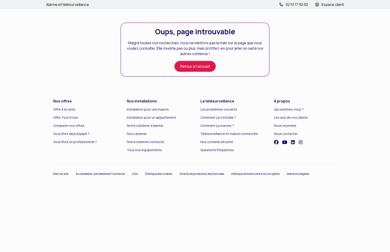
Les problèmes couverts (218, 109)
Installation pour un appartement (151, 117)
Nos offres (62, 101)
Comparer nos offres (68, 125)
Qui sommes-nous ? (289, 109)
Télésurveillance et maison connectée (229, 134)
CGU (135, 174)
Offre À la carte (64, 109)
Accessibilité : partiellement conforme (100, 174)
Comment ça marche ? (217, 125)
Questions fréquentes (217, 150)
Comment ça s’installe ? (218, 117)
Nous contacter (286, 134)
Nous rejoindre (285, 125)
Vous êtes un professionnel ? (75, 142)
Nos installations (142, 101)
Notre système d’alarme (145, 125)
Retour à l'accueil (195, 66)
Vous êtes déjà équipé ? (71, 134)
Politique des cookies (158, 174)
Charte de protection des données (201, 174)
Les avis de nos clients (291, 117)
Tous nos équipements (144, 150)
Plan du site (60, 174)
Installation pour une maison (148, 109)
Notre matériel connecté (145, 142)
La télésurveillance (217, 101)
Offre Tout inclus (65, 117)
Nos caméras (137, 134)
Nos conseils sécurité (216, 142)
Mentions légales (298, 174)
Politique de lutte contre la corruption (255, 174)
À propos (282, 101)
